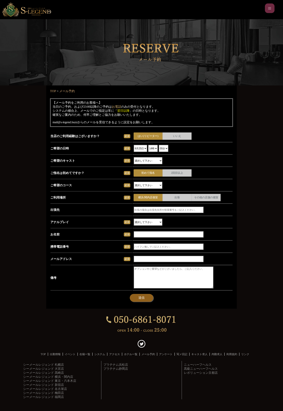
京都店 (201, 368)
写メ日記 (182, 354)
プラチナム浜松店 (115, 364)
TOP (53, 91)
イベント (70, 354)
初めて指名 (148, 172)
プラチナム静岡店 (115, 368)
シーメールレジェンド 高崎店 (43, 372)
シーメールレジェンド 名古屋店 (45, 388)
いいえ (177, 136)
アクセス (114, 354)
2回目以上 (177, 172)
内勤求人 (217, 354)
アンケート (165, 354)
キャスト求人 (199, 354)
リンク (245, 354)
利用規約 (231, 354)
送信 (141, 297)
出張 (177, 197)
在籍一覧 (85, 354)
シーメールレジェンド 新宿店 (43, 384)
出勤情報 (55, 354)
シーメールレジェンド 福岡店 (43, 397)
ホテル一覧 (130, 354)
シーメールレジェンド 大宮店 (43, 368)
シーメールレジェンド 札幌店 (43, 364)
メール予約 (67, 91)
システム (99, 354)
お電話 (116, 106)
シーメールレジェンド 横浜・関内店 (48, 376)
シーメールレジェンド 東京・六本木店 (49, 380)
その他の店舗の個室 (206, 197)
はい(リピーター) (148, 136)
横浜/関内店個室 (148, 197)
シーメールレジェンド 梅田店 (43, 392)
